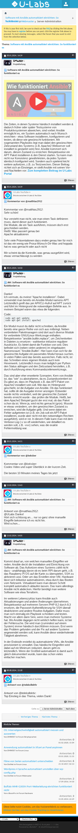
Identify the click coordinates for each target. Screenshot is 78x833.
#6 (73, 535)
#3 (73, 268)
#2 (73, 187)
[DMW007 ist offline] (7, 62)
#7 (73, 670)
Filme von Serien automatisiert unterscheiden (28, 761)
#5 (73, 485)
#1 (73, 55)
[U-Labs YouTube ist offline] (7, 195)
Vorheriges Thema (29, 717)
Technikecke (12, 21)
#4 (73, 441)
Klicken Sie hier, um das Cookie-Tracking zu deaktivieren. (34, 810)
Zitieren (71, 181)
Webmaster (27, 21)
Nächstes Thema (49, 717)
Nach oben (70, 709)
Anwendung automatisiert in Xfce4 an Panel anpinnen (33, 747)
